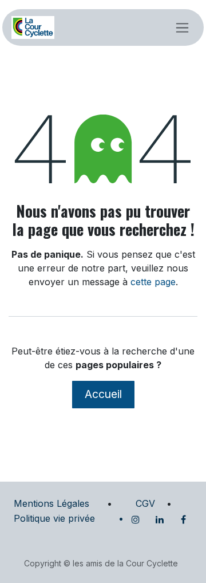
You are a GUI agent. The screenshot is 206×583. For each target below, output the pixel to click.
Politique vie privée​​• (69, 518)
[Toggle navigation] (182, 27)
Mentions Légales (51, 503)
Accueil (103, 394)
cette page (153, 281)
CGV (145, 503)
